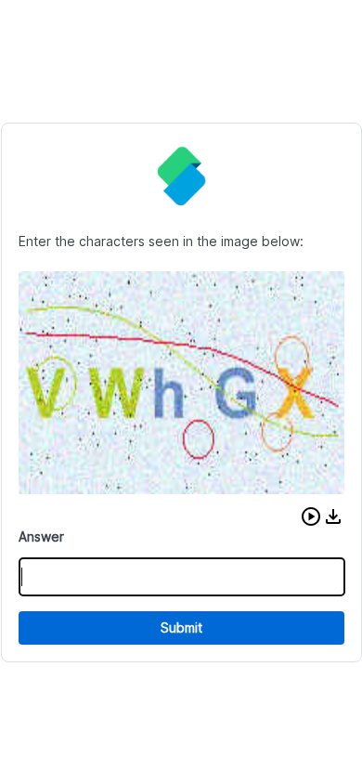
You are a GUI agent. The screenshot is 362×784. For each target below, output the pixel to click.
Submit (181, 627)
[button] (311, 516)
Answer (41, 536)
